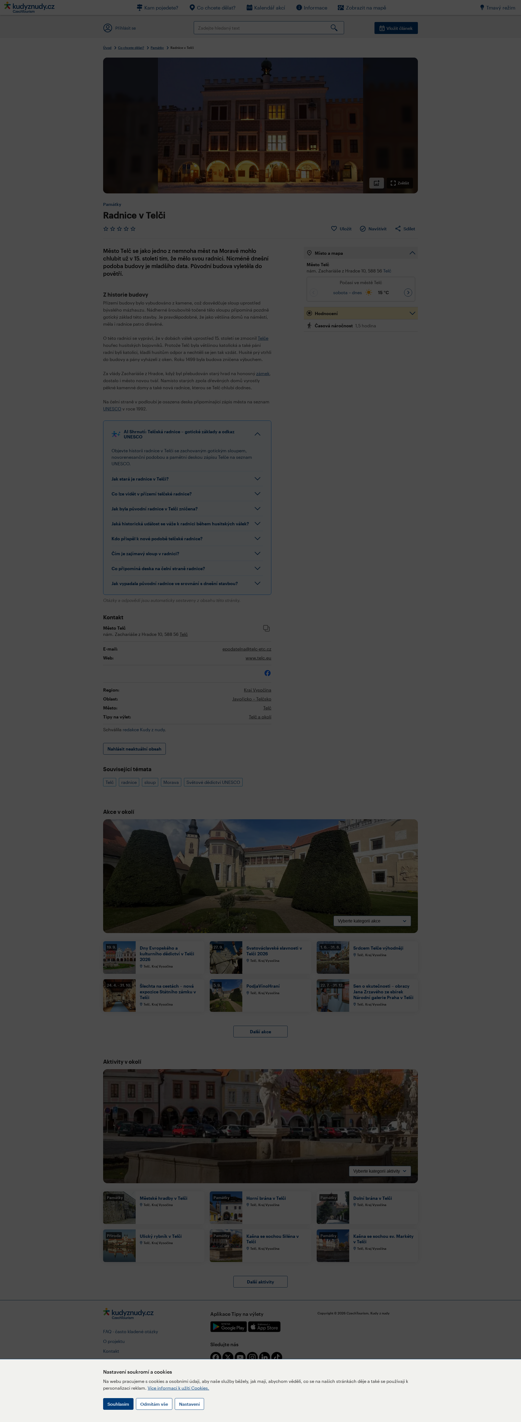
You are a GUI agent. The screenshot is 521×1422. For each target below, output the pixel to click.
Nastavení (189, 1404)
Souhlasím (118, 1404)
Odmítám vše (154, 1404)
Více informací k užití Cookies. (178, 1387)
